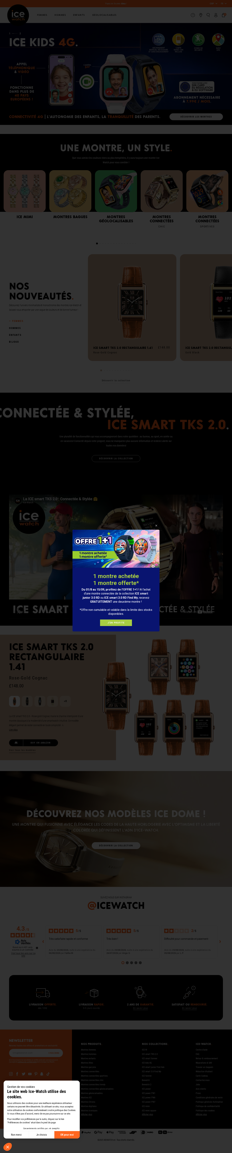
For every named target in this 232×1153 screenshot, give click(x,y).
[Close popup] (156, 525)
